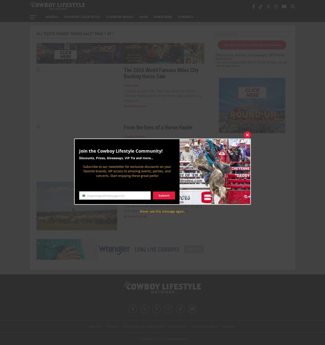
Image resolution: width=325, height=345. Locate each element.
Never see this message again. (162, 211)
